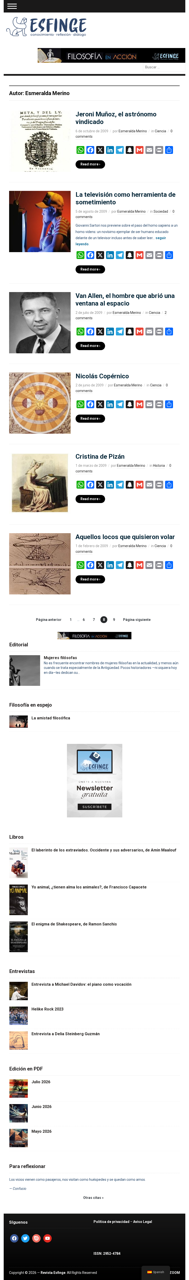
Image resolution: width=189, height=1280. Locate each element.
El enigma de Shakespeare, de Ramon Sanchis (74, 924)
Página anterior (49, 620)
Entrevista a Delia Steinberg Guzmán (66, 1034)
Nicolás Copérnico (102, 376)
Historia (159, 466)
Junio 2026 (41, 1106)
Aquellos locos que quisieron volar (125, 537)
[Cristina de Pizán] (40, 483)
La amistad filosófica (51, 718)
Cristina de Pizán (100, 456)
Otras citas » (93, 1198)
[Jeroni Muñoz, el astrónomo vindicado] (40, 141)
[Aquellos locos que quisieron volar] (40, 564)
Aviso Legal (142, 1222)
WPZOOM (172, 1273)
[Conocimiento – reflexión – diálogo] (47, 26)
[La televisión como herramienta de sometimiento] (40, 221)
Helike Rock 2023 (47, 1009)
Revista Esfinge (53, 1273)
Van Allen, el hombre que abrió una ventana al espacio (125, 299)
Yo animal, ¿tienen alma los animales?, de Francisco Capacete (89, 887)
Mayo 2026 (41, 1131)
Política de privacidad (111, 1222)
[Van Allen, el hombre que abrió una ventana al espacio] (40, 322)
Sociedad (161, 211)
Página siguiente (137, 620)
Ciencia (160, 131)
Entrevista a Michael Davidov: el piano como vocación (81, 984)
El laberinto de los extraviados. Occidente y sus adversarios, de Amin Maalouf (104, 850)
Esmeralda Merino (133, 131)
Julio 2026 (41, 1082)
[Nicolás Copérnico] (40, 403)
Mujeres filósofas (60, 657)
